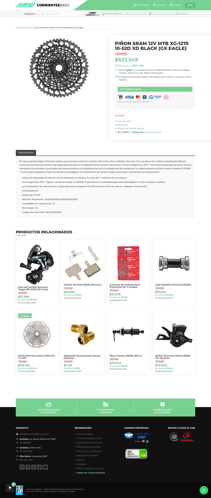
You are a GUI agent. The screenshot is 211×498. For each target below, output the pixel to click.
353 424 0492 (26, 460)
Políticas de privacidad (88, 447)
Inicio (18, 28)
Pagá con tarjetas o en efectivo (48, 411)
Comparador (143, 5)
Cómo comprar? (85, 434)
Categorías (29, 13)
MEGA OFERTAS (114, 14)
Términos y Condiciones (89, 451)
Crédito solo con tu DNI (163, 14)
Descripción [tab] (26, 152)
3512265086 (25, 442)
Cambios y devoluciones (89, 442)
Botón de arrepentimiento (91, 472)
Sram (31, 28)
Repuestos (149, 132)
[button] (204, 490)
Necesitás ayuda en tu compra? (162, 411)
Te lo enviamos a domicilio (105, 411)
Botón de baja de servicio (90, 468)
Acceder (177, 5)
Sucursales (161, 5)
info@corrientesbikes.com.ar (34, 434)
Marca (24, 28)
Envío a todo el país (138, 14)
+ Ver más (21, 235)
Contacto (82, 464)
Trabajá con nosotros (87, 455)
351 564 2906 (25, 451)
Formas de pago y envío (89, 438)
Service (81, 460)
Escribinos (183, 14)
